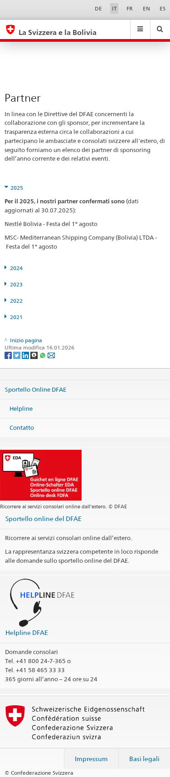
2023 (16, 284)
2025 (16, 187)
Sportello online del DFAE (43, 518)
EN (146, 8)
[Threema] (34, 354)
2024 (16, 268)
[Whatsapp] (43, 354)
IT (114, 8)
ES (162, 8)
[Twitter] (17, 354)
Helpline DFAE (26, 632)
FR (129, 8)
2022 (16, 300)
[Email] (51, 354)
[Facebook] (9, 354)
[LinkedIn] (26, 354)
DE (98, 8)
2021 (16, 317)
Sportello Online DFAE (35, 389)
